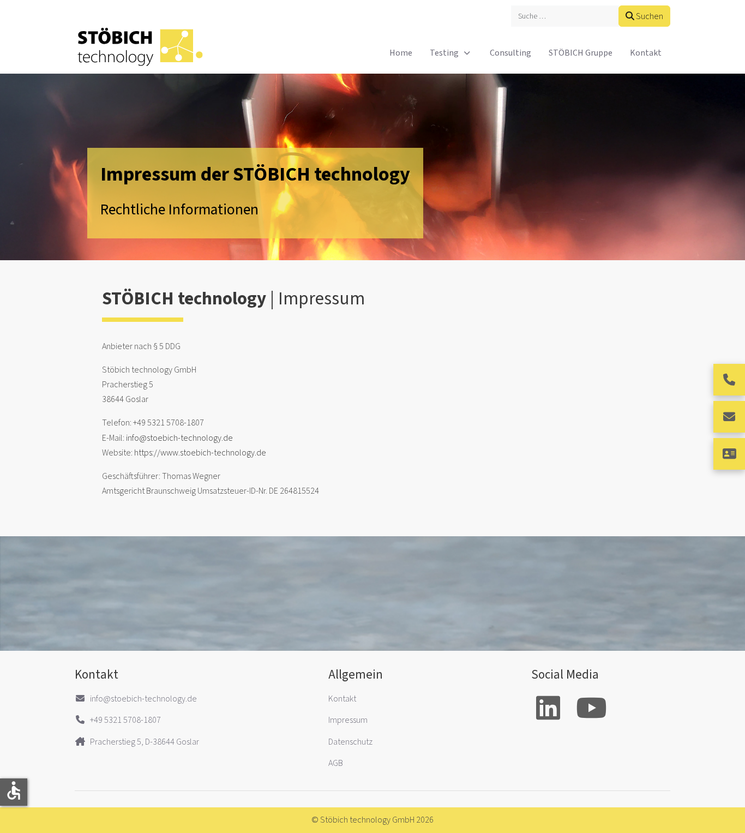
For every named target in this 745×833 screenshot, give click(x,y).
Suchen (648, 16)
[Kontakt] (729, 454)
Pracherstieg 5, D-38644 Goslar (144, 742)
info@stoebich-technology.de (179, 438)
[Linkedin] (548, 709)
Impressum (348, 720)
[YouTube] (591, 709)
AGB (335, 763)
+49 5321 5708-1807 (125, 720)
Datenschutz (350, 742)
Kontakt (342, 699)
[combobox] (565, 16)
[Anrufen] (729, 379)
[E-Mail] (729, 417)
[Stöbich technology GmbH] (140, 53)
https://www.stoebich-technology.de (200, 453)
